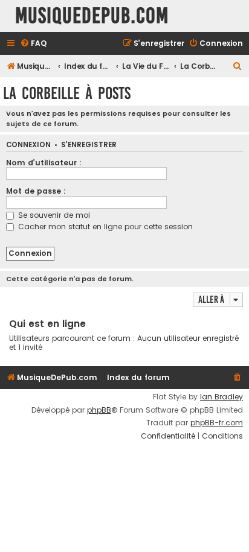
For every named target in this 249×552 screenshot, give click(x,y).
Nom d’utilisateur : (44, 162)
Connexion (28, 145)
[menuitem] (33, 44)
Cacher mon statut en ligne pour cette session (104, 226)
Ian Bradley (221, 397)
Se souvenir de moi (53, 215)
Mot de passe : (36, 191)
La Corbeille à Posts (67, 93)
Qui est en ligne (47, 323)
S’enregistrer (89, 145)
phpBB (99, 410)
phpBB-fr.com (216, 423)
